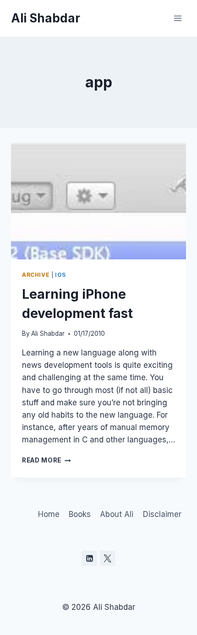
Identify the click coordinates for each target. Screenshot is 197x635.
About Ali (116, 514)
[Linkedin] (89, 558)
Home (49, 514)
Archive (35, 274)
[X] (107, 558)
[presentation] (98, 201)
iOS (60, 274)
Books (80, 514)
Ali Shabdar (48, 333)
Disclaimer (162, 514)
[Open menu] (177, 18)
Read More (46, 460)
